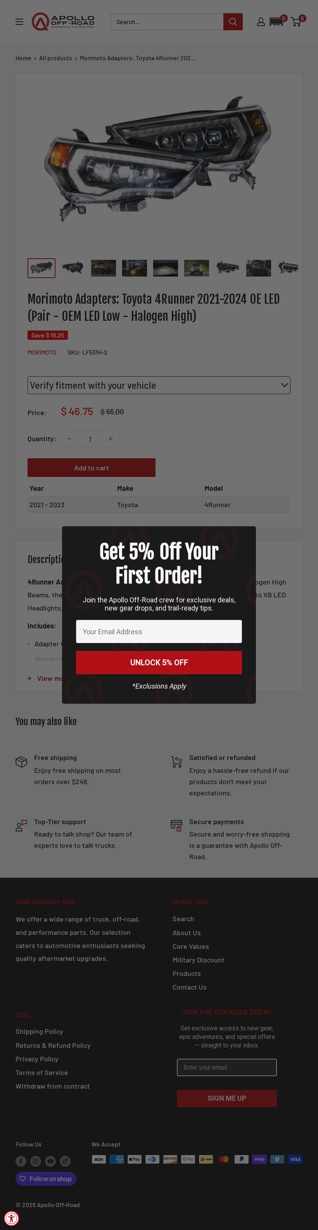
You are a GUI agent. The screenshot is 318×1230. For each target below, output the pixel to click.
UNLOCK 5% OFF (159, 662)
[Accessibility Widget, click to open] (11, 1218)
